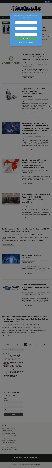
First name (17, 19)
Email (16, 32)
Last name (17, 26)
